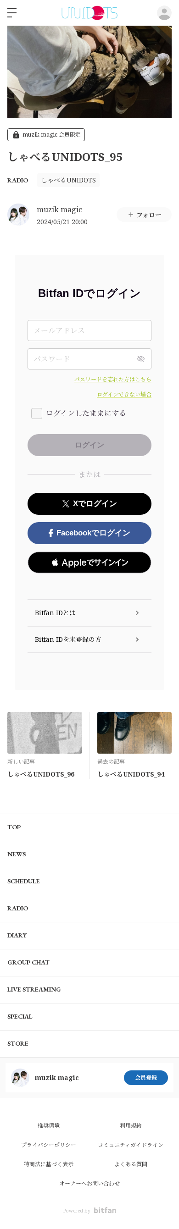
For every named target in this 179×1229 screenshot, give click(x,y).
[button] (89, 562)
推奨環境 (49, 1126)
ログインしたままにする (86, 413)
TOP (14, 827)
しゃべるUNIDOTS (68, 180)
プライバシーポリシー (48, 1145)
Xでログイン (95, 503)
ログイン (164, 13)
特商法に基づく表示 (48, 1164)
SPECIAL (20, 1016)
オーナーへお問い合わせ (89, 1183)
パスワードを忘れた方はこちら (112, 379)
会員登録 (146, 1077)
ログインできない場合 (124, 394)
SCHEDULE (23, 881)
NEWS (16, 854)
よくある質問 (130, 1164)
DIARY (17, 935)
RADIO (17, 180)
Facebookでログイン (93, 533)
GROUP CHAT (28, 962)
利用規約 (131, 1126)
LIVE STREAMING (34, 989)
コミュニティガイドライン (130, 1145)
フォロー (149, 214)
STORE (17, 1043)
